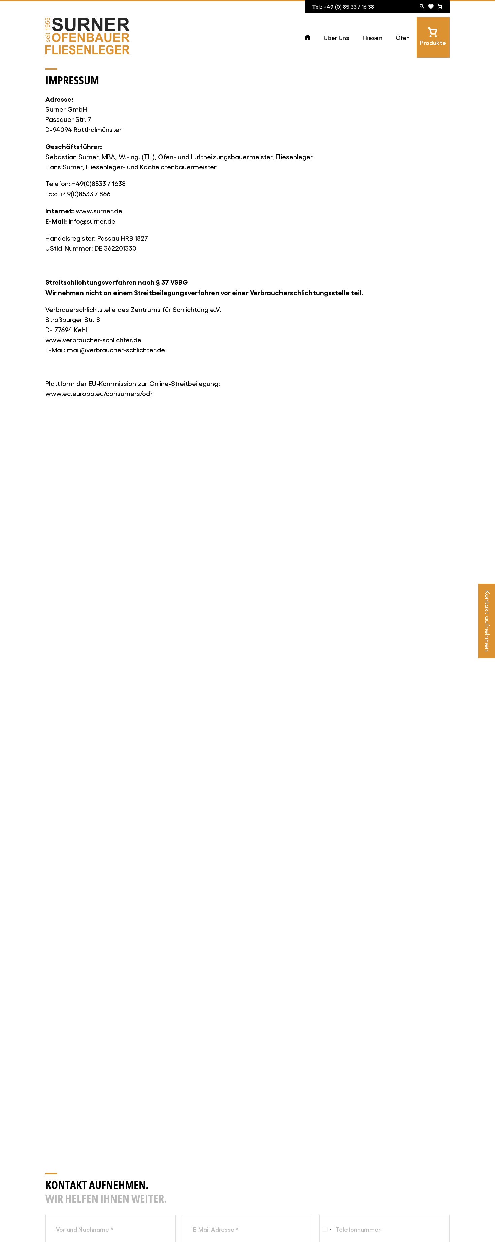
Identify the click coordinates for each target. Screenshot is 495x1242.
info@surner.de (92, 221)
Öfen (403, 37)
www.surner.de (99, 211)
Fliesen (372, 37)
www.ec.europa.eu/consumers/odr (99, 393)
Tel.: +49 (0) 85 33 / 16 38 (343, 6)
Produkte (433, 42)
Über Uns (336, 37)
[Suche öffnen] (422, 7)
